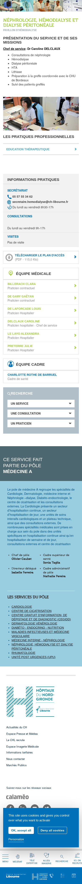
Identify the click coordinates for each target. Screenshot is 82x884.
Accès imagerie (46, 862)
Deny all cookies (52, 830)
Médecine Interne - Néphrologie (38, 640)
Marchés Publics (16, 765)
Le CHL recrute (15, 740)
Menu (5, 861)
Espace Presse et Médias (22, 734)
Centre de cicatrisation (32, 611)
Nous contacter (15, 759)
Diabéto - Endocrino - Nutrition (38, 627)
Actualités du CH (16, 727)
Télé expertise (31, 862)
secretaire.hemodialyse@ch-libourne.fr (40, 202)
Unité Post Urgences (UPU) (34, 657)
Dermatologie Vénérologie (34, 623)
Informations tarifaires (19, 752)
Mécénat (17, 861)
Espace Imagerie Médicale (22, 746)
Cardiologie (22, 606)
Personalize (16, 839)
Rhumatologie (23, 653)
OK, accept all (21, 830)
